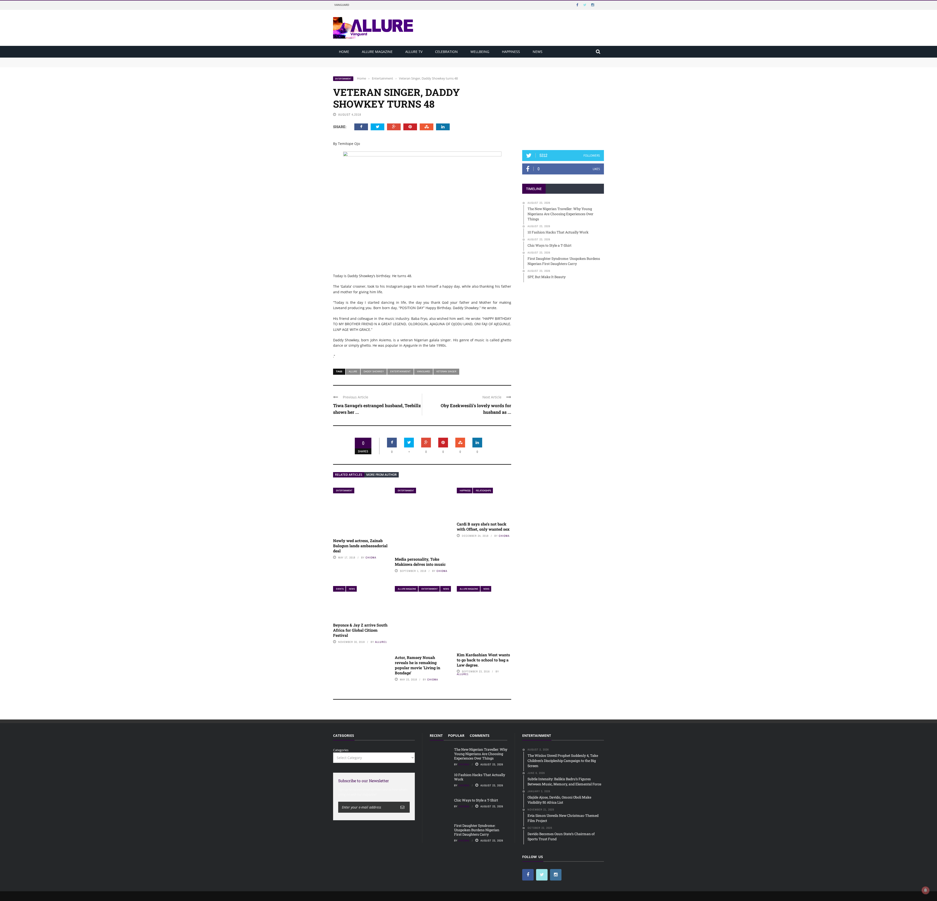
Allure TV (413, 51)
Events (340, 588)
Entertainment (343, 78)
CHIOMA (371, 557)
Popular (456, 735)
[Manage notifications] (925, 890)
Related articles (348, 475)
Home (344, 51)
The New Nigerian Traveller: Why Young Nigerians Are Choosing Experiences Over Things (401, 60)
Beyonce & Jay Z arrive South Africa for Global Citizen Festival (360, 630)
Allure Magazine (377, 51)
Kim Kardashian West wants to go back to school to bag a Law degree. (483, 660)
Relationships (483, 490)
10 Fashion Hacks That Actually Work (361, 64)
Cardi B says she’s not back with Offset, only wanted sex (483, 526)
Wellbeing (479, 51)
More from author (381, 475)
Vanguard (341, 5)
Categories (340, 750)
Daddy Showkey (374, 371)
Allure (353, 371)
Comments (479, 735)
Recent (436, 735)
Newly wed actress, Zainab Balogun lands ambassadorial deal (360, 545)
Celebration (446, 51)
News (537, 51)
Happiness (511, 51)
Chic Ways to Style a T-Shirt (476, 800)
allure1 (381, 642)
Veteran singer (446, 371)
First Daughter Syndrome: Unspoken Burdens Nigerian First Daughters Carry (476, 830)
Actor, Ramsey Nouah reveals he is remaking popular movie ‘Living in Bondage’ (417, 665)
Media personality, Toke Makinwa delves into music (420, 562)
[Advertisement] (563, 106)
